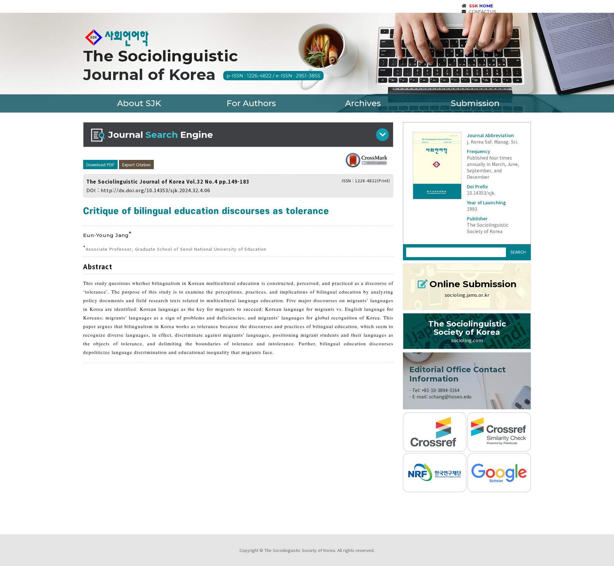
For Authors (251, 103)
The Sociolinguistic (201, 65)
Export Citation (136, 164)
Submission (475, 103)
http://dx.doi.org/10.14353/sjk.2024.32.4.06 (155, 190)
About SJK (139, 103)
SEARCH (518, 252)
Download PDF (100, 164)
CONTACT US (482, 11)
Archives (363, 103)
